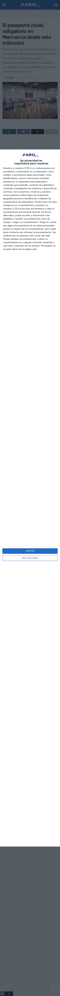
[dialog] (30, 498)
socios (33, 168)
